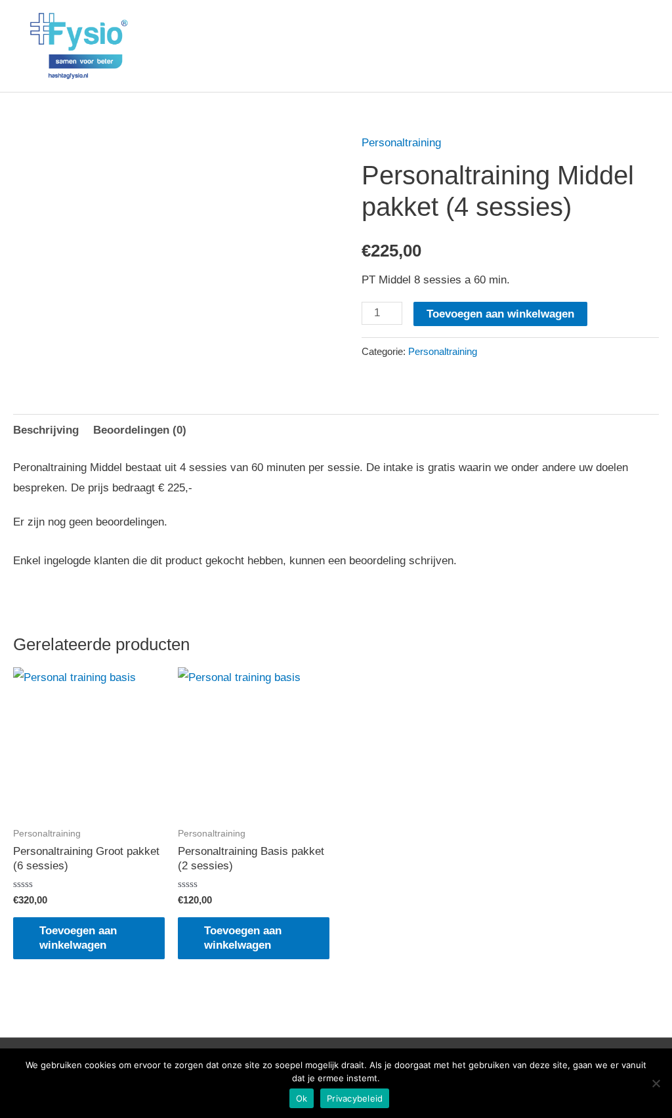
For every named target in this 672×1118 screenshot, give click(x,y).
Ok (302, 1098)
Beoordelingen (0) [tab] (139, 430)
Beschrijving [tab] (46, 430)
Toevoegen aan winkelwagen (500, 314)
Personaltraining (401, 142)
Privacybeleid (355, 1098)
